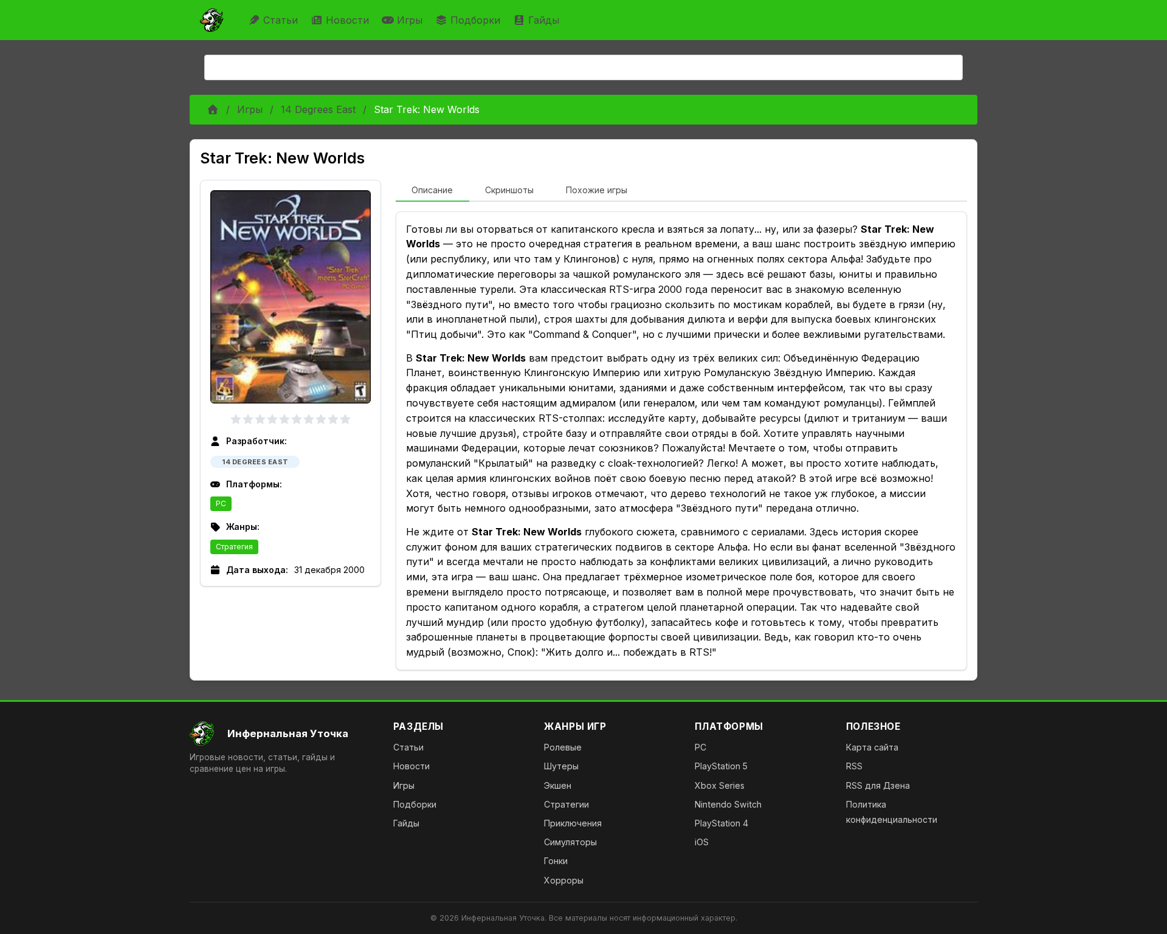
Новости (347, 20)
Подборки (475, 20)
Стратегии (566, 804)
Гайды (543, 20)
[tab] (432, 191)
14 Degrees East (318, 109)
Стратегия (234, 546)
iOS (702, 842)
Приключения (573, 823)
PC (221, 503)
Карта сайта (872, 747)
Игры (409, 20)
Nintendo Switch (728, 804)
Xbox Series (720, 785)
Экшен (557, 785)
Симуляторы (570, 842)
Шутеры (561, 766)
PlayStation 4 (721, 823)
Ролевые (563, 747)
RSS (854, 766)
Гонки (556, 861)
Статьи (280, 20)
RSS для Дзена (878, 785)
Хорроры (564, 880)
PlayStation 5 (721, 766)
